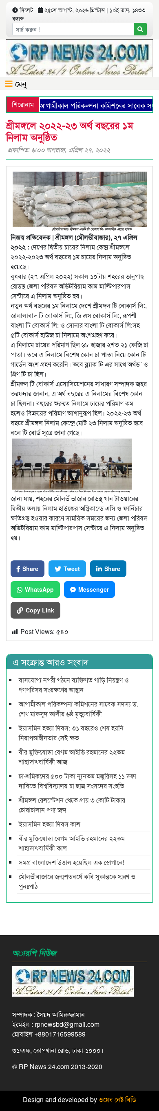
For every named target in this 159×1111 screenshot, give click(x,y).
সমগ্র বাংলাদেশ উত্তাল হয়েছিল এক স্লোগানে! (71, 862)
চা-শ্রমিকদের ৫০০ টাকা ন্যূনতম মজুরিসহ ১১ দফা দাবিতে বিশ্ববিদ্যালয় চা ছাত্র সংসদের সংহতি (77, 780)
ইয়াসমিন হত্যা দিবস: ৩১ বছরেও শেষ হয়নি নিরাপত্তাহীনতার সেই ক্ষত (71, 732)
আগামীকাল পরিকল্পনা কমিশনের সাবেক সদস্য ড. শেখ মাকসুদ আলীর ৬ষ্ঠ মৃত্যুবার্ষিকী (78, 708)
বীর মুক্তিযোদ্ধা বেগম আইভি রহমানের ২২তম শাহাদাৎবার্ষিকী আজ (72, 756)
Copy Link (40, 610)
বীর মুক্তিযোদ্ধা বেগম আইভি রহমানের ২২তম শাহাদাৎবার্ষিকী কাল (72, 843)
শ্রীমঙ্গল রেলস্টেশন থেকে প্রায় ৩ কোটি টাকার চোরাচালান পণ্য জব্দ (72, 804)
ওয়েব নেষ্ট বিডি (117, 1099)
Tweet (72, 568)
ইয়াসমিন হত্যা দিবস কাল (49, 824)
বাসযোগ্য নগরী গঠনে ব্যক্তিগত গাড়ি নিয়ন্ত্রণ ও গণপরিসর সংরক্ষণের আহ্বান (74, 684)
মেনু (19, 83)
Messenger (93, 589)
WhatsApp (39, 589)
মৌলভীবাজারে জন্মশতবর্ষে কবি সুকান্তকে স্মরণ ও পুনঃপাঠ (77, 881)
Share (30, 568)
